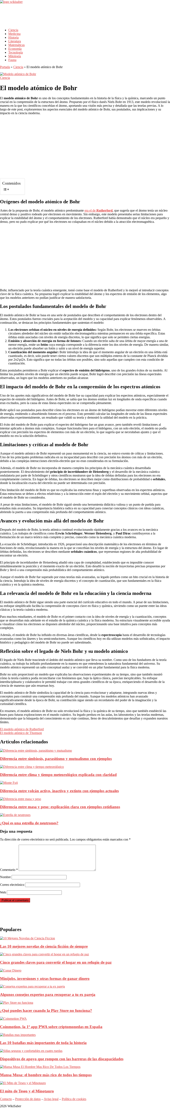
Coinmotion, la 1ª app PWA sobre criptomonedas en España (51, 1027)
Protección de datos (28, 1099)
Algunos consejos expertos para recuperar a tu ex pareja (47, 994)
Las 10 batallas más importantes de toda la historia (43, 1043)
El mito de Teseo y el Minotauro (27, 1091)
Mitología (14, 56)
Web (3, 892)
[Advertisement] (75, 14)
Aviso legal (51, 1099)
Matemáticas (16, 45)
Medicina (14, 34)
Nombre (5, 877)
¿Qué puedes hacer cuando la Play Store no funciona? (46, 1010)
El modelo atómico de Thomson (21, 733)
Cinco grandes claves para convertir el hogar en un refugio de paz (56, 962)
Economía (15, 48)
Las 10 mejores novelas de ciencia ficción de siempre (44, 946)
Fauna (12, 60)
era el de (99, 210)
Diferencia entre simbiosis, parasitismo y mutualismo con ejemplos (56, 758)
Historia (13, 37)
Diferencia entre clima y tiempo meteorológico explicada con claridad (58, 774)
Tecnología (15, 52)
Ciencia (13, 30)
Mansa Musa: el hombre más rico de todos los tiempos (46, 1075)
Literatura (14, 41)
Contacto (6, 1099)
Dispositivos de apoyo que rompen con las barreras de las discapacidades (61, 1059)
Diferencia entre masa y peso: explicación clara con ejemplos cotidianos (60, 807)
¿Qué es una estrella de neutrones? (29, 823)
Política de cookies (74, 1099)
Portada (5, 67)
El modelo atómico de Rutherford (22, 729)
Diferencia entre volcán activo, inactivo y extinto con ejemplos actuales (59, 791)
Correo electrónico (12, 884)
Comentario (9, 869)
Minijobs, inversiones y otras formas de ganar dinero (45, 978)
